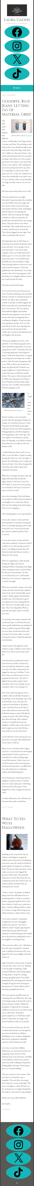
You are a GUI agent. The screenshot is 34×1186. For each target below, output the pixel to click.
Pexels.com (29, 135)
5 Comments (6, 1109)
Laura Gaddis (17, 19)
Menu (18, 88)
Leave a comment (7, 807)
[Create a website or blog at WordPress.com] (17, 1183)
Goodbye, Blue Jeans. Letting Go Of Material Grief (16, 108)
